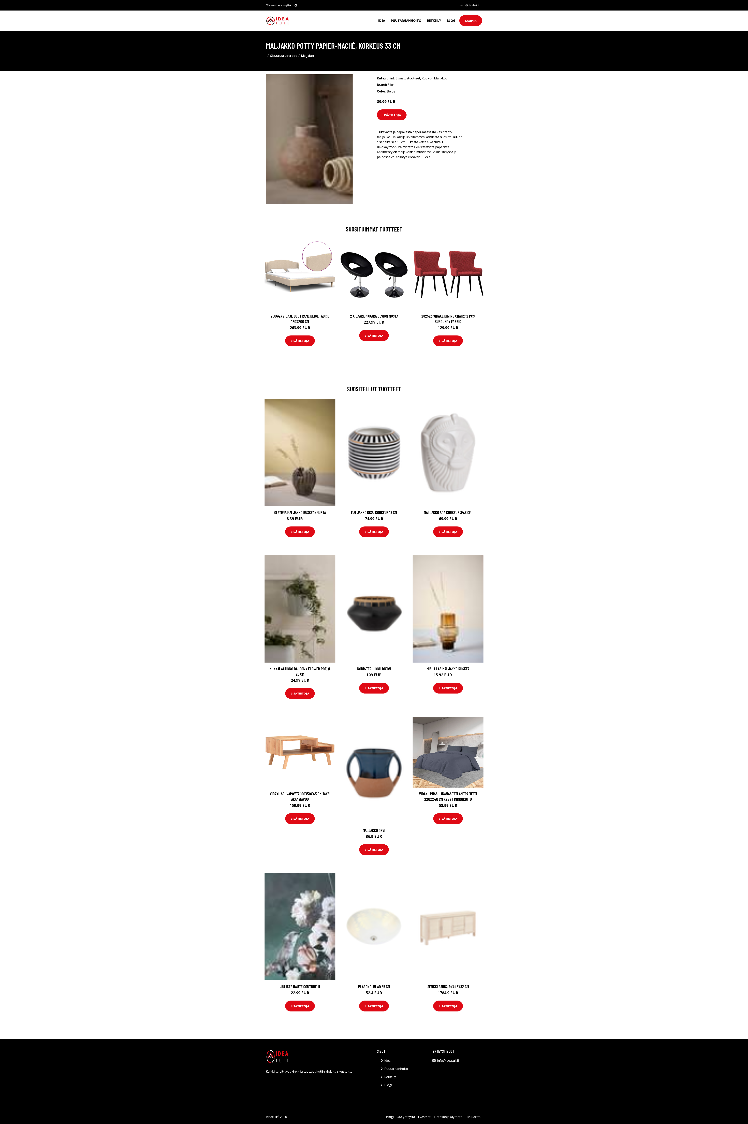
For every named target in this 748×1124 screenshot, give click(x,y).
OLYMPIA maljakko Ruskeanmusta (300, 512)
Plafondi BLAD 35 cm (374, 986)
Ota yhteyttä (406, 1117)
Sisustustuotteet (283, 56)
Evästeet (424, 1117)
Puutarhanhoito (406, 20)
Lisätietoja (392, 115)
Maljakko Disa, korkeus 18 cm (374, 512)
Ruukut (427, 78)
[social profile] (296, 5)
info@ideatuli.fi (469, 5)
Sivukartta (473, 1117)
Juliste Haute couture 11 (300, 986)
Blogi (451, 20)
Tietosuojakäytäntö (448, 1117)
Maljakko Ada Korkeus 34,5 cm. (448, 512)
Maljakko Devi (374, 830)
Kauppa (470, 21)
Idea (381, 20)
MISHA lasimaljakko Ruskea (448, 668)
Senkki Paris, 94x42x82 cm (448, 986)
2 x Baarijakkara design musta (374, 315)
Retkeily (434, 20)
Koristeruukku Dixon (374, 668)
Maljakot (307, 56)
